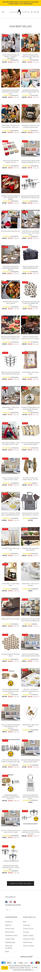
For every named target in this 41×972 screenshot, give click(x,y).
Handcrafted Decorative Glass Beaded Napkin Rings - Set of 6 (10, 268)
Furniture (26, 932)
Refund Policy (9, 932)
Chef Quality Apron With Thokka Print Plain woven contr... (30, 796)
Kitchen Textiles (28, 935)
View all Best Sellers (20, 883)
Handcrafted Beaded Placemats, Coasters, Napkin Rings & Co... (10, 796)
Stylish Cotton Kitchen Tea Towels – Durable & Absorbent (10, 56)
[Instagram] (11, 902)
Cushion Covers (28, 929)
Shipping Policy (10, 942)
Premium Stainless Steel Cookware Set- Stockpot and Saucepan (30, 832)
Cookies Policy (10, 939)
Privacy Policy (9, 929)
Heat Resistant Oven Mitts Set (10, 231)
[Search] (28, 12)
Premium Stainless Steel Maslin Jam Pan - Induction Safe (30, 56)
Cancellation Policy (11, 935)
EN (7, 909)
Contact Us (8, 922)
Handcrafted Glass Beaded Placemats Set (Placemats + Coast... (10, 92)
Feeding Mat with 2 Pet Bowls (10, 619)
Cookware (26, 925)
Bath (24, 922)
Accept (5, 968)
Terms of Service (28, 946)
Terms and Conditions (8, 947)
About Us (8, 925)
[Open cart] (35, 12)
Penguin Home (26, 957)
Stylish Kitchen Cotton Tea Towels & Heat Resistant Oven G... (10, 761)
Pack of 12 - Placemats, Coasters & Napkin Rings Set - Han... (30, 691)
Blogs (7, 951)
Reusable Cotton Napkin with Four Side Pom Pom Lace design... (30, 409)
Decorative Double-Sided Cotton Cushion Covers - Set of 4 (30, 92)
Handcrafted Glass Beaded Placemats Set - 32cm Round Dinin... (30, 233)
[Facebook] (6, 902)
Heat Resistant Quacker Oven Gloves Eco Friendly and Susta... (30, 303)
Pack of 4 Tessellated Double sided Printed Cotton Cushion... (10, 726)
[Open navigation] (3, 12)
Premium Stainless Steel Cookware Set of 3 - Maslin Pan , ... (10, 867)
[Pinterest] (15, 902)
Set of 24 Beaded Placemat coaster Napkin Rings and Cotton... (10, 691)
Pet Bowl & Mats (28, 939)
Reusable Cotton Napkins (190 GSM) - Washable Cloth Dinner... (10, 197)
